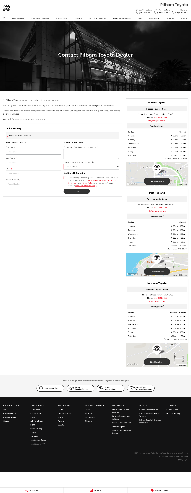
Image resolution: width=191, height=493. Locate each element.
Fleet (140, 18)
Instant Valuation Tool (122, 422)
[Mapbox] (133, 183)
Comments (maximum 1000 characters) (81, 147)
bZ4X (32, 424)
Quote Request (119, 426)
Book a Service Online (148, 409)
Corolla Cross (36, 413)
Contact (184, 18)
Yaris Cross (35, 409)
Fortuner (34, 436)
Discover (170, 18)
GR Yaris (88, 421)
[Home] (4, 18)
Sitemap (142, 453)
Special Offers (62, 18)
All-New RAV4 (36, 421)
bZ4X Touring (36, 428)
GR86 (87, 409)
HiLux (60, 409)
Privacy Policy (87, 183)
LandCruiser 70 (64, 413)
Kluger (33, 432)
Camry (6, 421)
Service (78, 18)
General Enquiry (173, 413)
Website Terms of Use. (85, 185)
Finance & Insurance (121, 18)
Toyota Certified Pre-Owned (121, 431)
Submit (77, 191)
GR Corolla (90, 417)
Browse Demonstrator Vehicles (122, 417)
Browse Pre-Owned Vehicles (120, 411)
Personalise (154, 18)
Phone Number (13, 179)
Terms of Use (161, 453)
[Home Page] (6, 8)
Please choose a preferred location (80, 162)
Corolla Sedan (9, 417)
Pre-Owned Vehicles (40, 18)
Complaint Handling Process (177, 453)
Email (9, 168)
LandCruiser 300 (37, 443)
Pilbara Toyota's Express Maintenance (150, 421)
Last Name (11, 158)
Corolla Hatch (9, 413)
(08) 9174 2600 (160, 117)
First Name (11, 147)
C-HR (32, 417)
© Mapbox (183, 184)
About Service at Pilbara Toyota (149, 414)
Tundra (61, 421)
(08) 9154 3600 (160, 298)
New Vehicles (18, 18)
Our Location (172, 409)
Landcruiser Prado (38, 440)
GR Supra (89, 413)
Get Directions (157, 181)
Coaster (61, 424)
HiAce (60, 417)
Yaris (5, 409)
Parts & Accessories (97, 18)
